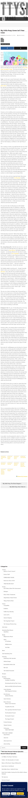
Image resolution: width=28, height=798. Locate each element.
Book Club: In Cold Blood (8, 766)
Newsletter (7, 5)
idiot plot (3, 271)
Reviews (4, 677)
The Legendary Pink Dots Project (13, 709)
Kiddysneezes (8, 644)
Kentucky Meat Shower (7, 630)
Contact (15, 2)
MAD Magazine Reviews (11, 691)
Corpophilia (6, 605)
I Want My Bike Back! (9, 583)
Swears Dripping (8, 618)
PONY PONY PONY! (5, 44)
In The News (8, 641)
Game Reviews (7, 699)
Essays (4, 586)
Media (3, 635)
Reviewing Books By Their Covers (13, 683)
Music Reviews (7, 702)
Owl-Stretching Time (7, 653)
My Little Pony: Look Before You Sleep (3, 457)
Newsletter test (15, 5)
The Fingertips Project (9, 621)
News (3, 650)
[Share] (7, 48)
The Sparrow (5, 777)
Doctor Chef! (7, 574)
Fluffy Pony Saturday (9, 611)
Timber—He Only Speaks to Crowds (10, 760)
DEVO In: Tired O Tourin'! (9, 571)
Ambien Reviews (9, 695)
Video (5, 639)
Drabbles (6, 608)
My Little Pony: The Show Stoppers (9, 457)
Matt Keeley (21, 35)
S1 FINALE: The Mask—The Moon (9, 757)
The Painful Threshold (9, 670)
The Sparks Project (9, 716)
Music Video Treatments (9, 594)
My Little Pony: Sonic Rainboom (23, 457)
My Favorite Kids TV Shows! (10, 470)
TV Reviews (6, 728)
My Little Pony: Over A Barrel (17, 487)
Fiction (3, 604)
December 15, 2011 (11, 35)
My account (21, 2)
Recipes (4, 673)
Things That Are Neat (8, 600)
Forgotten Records (9, 706)
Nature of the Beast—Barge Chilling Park (11, 763)
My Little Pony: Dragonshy (9, 464)
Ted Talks (7, 647)
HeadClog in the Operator (10, 658)
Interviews (4, 627)
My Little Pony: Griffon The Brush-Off (16, 464)
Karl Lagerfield (15, 253)
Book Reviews (7, 678)
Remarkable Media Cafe (9, 664)
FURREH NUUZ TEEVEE (9, 577)
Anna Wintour (12, 250)
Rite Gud (6, 667)
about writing (7, 744)
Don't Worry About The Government (12, 588)
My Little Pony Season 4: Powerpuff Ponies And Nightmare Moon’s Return (3, 471)
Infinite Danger (7, 661)
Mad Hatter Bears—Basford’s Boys (10, 769)
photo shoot (3, 85)
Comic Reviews (7, 689)
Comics (4, 569)
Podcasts (4, 656)
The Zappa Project (9, 719)
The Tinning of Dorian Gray (10, 624)
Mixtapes (6, 591)
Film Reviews (7, 694)
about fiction (7, 734)
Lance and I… (7, 614)
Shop (22, 5)
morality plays (17, 178)
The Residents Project (10, 713)
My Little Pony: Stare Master (3, 464)
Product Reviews (8, 722)
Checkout (9, 2)
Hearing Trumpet (6, 780)
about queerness (8, 741)
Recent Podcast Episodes (8, 753)
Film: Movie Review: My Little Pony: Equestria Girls (23, 465)
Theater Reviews (8, 725)
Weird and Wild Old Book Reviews (13, 686)
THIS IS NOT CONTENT (7, 733)
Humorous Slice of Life (9, 580)
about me (6, 737)
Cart (4, 2)
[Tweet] (20, 48)
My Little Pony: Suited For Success (16, 457)
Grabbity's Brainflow (10, 680)
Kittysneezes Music (8, 636)
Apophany (6, 632)
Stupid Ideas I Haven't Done (10, 597)
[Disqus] (14, 509)
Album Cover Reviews (10, 703)
